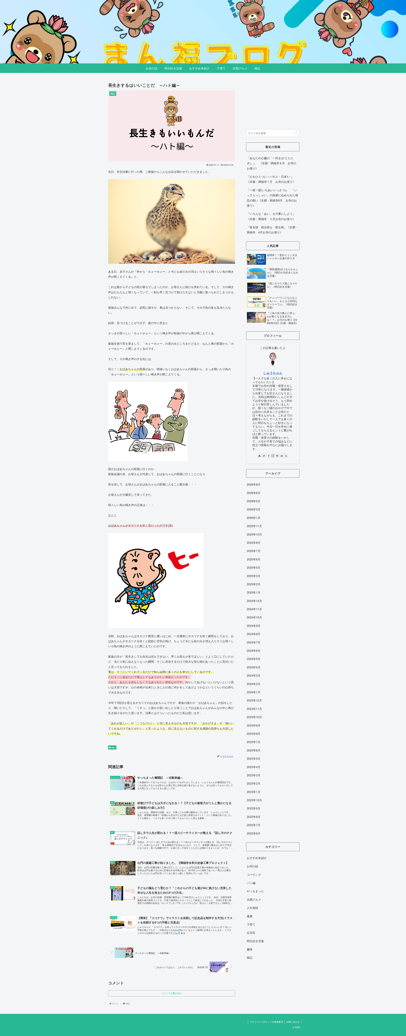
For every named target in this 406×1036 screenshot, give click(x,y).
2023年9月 (253, 725)
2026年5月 (253, 501)
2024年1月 (253, 692)
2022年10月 (254, 800)
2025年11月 (254, 526)
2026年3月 (253, 509)
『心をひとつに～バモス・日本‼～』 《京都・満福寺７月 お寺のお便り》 (272, 179)
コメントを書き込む (172, 993)
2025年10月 (254, 534)
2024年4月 (253, 667)
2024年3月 (253, 675)
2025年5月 (253, 567)
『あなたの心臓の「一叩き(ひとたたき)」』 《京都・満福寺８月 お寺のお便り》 (271, 163)
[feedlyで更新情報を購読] (282, 456)
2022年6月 (253, 833)
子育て (251, 924)
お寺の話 (252, 866)
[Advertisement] (272, 102)
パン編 (251, 883)
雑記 (113, 747)
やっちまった (255, 891)
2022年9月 (253, 808)
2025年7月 (253, 551)
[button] (296, 133)
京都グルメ (254, 899)
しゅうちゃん (272, 373)
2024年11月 (254, 609)
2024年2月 (253, 684)
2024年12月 (254, 601)
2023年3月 (253, 775)
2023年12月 (254, 700)
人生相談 (252, 908)
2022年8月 (253, 817)
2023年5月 (253, 759)
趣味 (249, 949)
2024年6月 (253, 651)
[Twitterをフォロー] (264, 456)
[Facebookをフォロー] (268, 456)
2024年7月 (253, 642)
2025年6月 (253, 559)
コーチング (254, 874)
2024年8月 (253, 634)
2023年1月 (253, 792)
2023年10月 (254, 717)
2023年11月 (254, 709)
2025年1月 (253, 592)
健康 (249, 916)
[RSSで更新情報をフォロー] (286, 456)
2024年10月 (254, 617)
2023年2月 (253, 783)
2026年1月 (253, 518)
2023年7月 (253, 742)
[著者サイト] (259, 456)
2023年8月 (253, 733)
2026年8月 (253, 484)
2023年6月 (253, 750)
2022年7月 (253, 825)
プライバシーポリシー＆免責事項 (266, 1021)
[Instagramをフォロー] (273, 456)
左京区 (251, 933)
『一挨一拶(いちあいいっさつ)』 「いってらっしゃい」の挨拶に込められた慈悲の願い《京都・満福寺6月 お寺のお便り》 (272, 197)
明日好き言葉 (255, 941)
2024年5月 (253, 659)
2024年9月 (253, 626)
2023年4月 (253, 767)
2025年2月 (253, 584)
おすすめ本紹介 (257, 858)
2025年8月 (253, 543)
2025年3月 (253, 576)
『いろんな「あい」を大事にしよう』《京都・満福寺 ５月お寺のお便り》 (271, 216)
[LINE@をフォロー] (277, 456)
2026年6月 (253, 493)
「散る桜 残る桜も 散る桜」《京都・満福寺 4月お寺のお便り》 (272, 229)
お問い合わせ (293, 1021)
